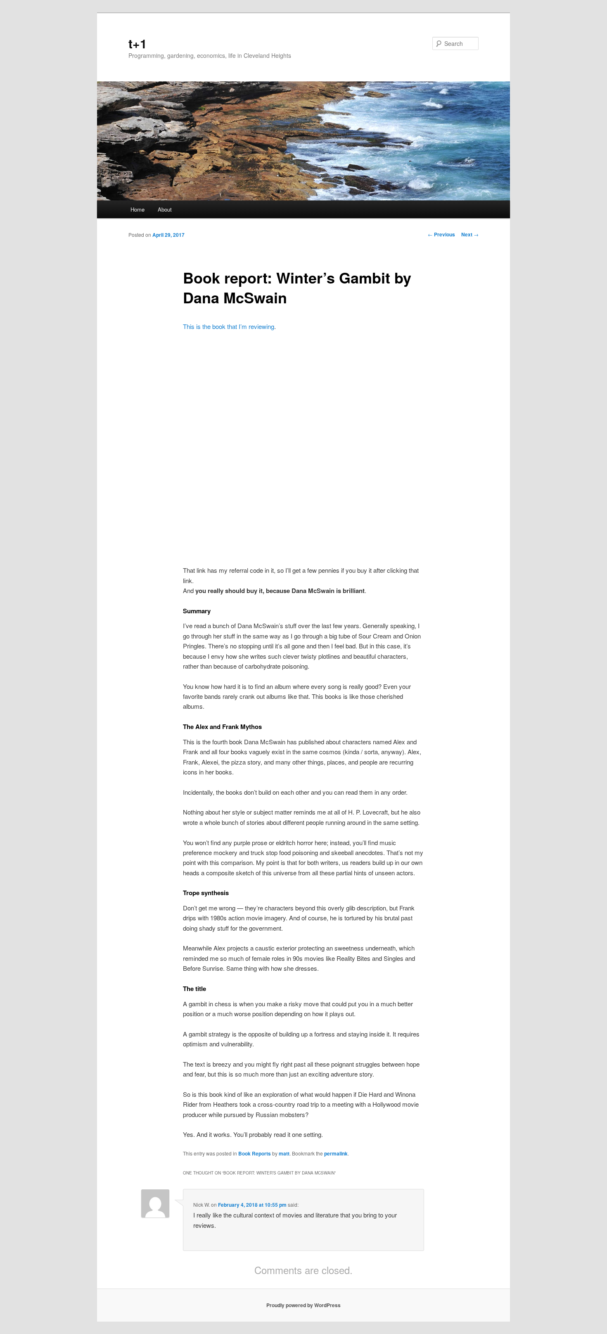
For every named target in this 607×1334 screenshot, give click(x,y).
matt (284, 1153)
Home (137, 209)
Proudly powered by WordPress (303, 1305)
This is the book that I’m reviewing (228, 326)
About (165, 209)
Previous (441, 234)
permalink (336, 1153)
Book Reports (254, 1153)
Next (470, 234)
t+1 (137, 43)
